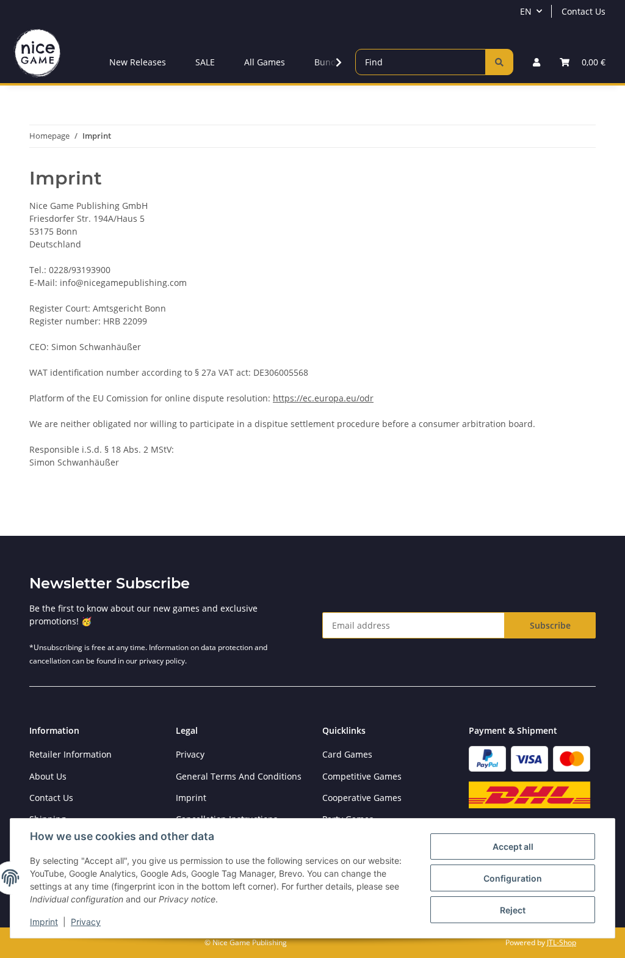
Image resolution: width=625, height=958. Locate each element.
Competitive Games (362, 776)
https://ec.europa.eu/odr (323, 398)
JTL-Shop (561, 942)
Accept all (513, 846)
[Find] (499, 62)
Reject (513, 910)
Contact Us (583, 11)
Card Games (347, 754)
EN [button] (526, 11)
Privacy (86, 921)
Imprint (44, 921)
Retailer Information (70, 754)
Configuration (512, 878)
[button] (536, 62)
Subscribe (550, 625)
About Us (48, 776)
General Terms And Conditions (239, 776)
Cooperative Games (362, 797)
